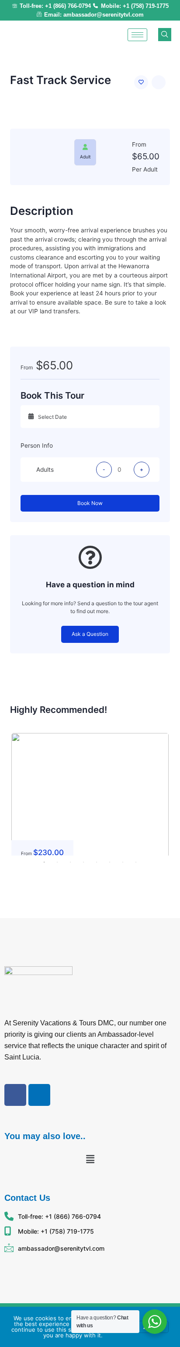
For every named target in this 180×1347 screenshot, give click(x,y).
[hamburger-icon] (137, 34)
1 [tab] (44, 862)
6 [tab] (109, 862)
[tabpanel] (90, 794)
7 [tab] (122, 862)
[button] (90, 1159)
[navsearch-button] (164, 34)
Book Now (90, 503)
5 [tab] (96, 862)
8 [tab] (136, 862)
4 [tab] (83, 862)
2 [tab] (57, 862)
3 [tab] (70, 862)
